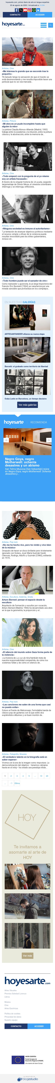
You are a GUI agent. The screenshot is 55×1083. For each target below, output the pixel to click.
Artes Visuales (11, 990)
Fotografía (14, 754)
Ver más (27, 955)
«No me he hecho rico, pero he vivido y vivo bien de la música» (26, 546)
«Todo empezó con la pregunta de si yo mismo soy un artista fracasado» (25, 177)
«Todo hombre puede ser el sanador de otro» (25, 280)
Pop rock (14, 541)
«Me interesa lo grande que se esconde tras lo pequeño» (25, 72)
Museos (23, 754)
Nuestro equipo (11, 1020)
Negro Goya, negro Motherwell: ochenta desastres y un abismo (22, 461)
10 (41, 776)
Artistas (5, 68)
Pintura (13, 120)
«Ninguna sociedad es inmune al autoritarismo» (26, 228)
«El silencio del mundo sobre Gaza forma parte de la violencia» (27, 653)
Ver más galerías (28, 404)
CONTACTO (15, 14)
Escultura (14, 596)
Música (8, 1002)
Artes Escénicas (11, 1008)
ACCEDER (39, 14)
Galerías (23, 596)
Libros (7, 996)
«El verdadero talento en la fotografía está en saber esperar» (24, 758)
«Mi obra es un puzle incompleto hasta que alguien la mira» (23, 125)
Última (17, 783)
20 (47, 776)
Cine (12, 68)
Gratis (30, 596)
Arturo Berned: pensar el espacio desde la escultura (23, 601)
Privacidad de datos (13, 1016)
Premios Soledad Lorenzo (15, 993)
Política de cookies (12, 1013)
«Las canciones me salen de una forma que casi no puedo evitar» (26, 706)
